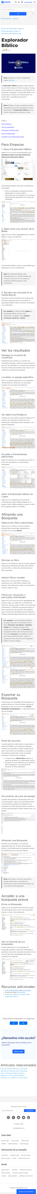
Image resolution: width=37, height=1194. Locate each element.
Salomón (11, 80)
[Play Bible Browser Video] (18, 63)
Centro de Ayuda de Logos (11, 28)
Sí (14, 1023)
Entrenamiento (6, 18)
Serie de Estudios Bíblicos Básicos (13, 1073)
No (23, 1023)
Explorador (21, 992)
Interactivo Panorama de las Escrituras (14, 1071)
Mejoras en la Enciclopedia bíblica (12, 1075)
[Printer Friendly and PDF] (6, 50)
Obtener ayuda (18, 1051)
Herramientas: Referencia (11, 33)
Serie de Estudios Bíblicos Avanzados (14, 1069)
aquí (16, 588)
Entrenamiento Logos (9, 31)
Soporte (15, 18)
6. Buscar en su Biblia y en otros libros (14, 1078)
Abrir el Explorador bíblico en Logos (18, 990)
